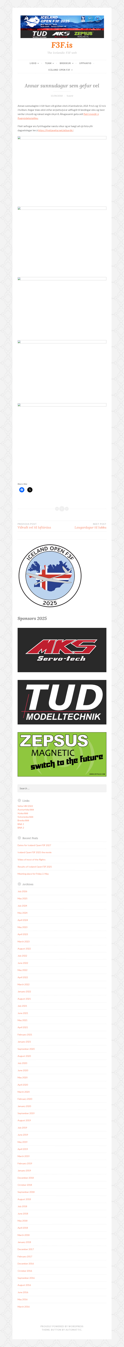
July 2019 (22, 1127)
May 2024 (22, 912)
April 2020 (23, 1084)
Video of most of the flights (32, 859)
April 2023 (23, 934)
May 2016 (22, 1299)
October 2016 (25, 1270)
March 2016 (24, 1306)
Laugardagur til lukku (90, 526)
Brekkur (65, 63)
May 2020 (22, 1077)
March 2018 (24, 1235)
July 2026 (22, 891)
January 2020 (24, 1106)
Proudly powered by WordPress (62, 1326)
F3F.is (62, 45)
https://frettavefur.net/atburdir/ (55, 130)
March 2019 (24, 1156)
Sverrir (70, 95)
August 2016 (24, 1285)
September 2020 (26, 1049)
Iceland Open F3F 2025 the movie (35, 852)
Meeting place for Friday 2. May (33, 873)
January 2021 (24, 1041)
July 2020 (22, 1063)
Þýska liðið (23, 813)
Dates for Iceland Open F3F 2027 (34, 845)
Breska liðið (23, 820)
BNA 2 (21, 827)
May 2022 (22, 970)
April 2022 (23, 977)
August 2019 (24, 1120)
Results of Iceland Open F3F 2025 (35, 866)
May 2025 (22, 898)
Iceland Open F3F (59, 70)
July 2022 (22, 955)
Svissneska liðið (25, 816)
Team (48, 63)
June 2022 (23, 963)
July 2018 (22, 1206)
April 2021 (23, 1027)
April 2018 (23, 1227)
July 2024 (22, 905)
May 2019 (22, 1142)
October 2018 (25, 1184)
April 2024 (23, 920)
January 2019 (24, 1170)
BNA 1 (21, 824)
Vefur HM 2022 (25, 806)
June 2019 (23, 1134)
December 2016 (26, 1263)
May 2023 (22, 927)
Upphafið (85, 63)
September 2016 (26, 1278)
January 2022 (24, 991)
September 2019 (26, 1113)
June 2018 (23, 1213)
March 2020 (24, 1091)
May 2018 (22, 1220)
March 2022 (24, 984)
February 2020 (25, 1099)
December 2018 (26, 1177)
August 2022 (24, 948)
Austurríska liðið (26, 809)
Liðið (33, 63)
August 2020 (24, 1056)
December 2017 (26, 1249)
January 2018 (24, 1242)
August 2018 (24, 1199)
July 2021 (22, 1005)
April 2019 (23, 1149)
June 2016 (23, 1292)
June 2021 (23, 1013)
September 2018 (26, 1192)
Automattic (74, 1329)
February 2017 (25, 1256)
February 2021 (25, 1034)
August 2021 (24, 998)
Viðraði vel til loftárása (34, 526)
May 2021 (22, 1020)
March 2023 (24, 941)
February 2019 (25, 1163)
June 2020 (23, 1070)
